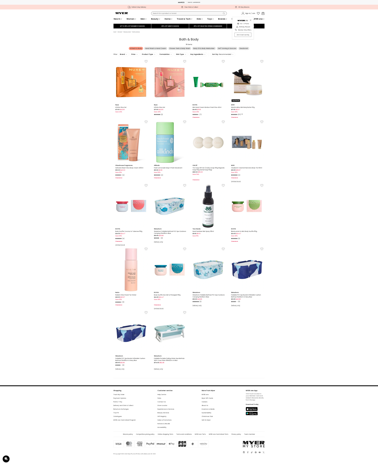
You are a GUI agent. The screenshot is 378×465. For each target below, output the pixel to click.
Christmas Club (207, 416)
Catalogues (117, 416)
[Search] (224, 13)
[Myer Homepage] (121, 14)
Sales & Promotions (165, 420)
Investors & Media (208, 409)
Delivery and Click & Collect (123, 405)
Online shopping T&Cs (165, 434)
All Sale (120, 31)
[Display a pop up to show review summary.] (242, 114)
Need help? (6, 458)
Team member (249, 434)
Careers (204, 402)
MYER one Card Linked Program (124, 420)
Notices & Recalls (164, 424)
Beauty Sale (127, 31)
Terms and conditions (184, 434)
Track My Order (119, 395)
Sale (114, 31)
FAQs (159, 398)
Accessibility (162, 427)
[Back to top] (372, 460)
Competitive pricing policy (145, 434)
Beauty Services (163, 413)
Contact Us (162, 402)
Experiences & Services (166, 409)
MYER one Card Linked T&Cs (218, 434)
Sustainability (206, 413)
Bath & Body (136, 31)
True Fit (116, 413)
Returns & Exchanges (121, 409)
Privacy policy (236, 434)
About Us (205, 405)
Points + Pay (117, 402)
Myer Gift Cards (207, 398)
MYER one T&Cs (200, 434)
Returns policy (128, 434)
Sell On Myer (206, 420)
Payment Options (119, 398)
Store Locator (162, 405)
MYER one (205, 395)
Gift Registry (162, 416)
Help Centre (162, 395)
